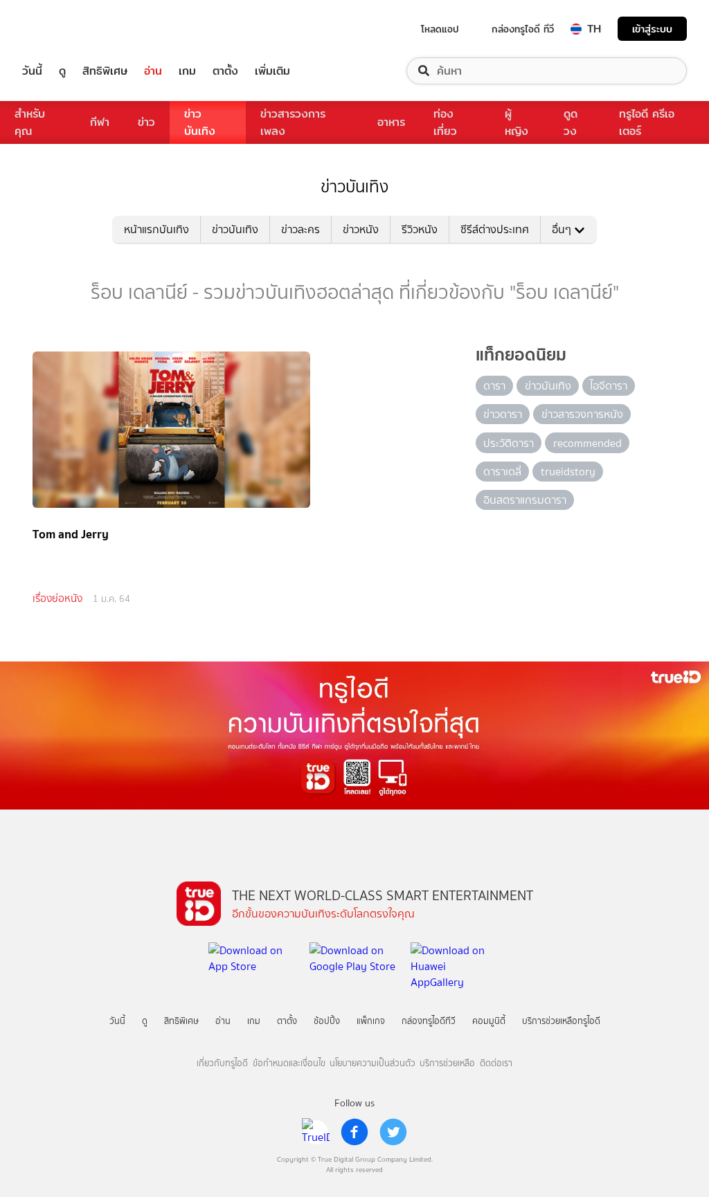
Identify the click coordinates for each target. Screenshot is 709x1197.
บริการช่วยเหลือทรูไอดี (561, 1020)
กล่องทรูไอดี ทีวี (523, 29)
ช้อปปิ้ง (327, 1020)
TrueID (63, 29)
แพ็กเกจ (371, 1020)
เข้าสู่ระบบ (652, 29)
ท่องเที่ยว (445, 122)
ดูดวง (570, 122)
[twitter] (393, 1132)
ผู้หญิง (516, 122)
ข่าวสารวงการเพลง (292, 122)
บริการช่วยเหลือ (447, 1063)
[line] (316, 1132)
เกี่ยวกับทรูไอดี (222, 1063)
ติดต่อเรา (496, 1063)
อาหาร (391, 122)
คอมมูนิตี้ (488, 1020)
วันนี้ (32, 71)
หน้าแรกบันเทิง (156, 229)
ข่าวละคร (300, 229)
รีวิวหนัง (420, 229)
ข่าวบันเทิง (199, 122)
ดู (62, 71)
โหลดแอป (440, 29)
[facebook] (354, 1132)
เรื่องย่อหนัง (57, 598)
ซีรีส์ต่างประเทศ (494, 229)
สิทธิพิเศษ (104, 71)
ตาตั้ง (225, 71)
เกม (187, 71)
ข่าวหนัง (361, 229)
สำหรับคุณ (30, 122)
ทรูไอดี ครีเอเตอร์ (646, 122)
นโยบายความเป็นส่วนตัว (372, 1063)
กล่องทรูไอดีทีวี (429, 1020)
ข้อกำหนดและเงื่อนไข (289, 1063)
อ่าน (153, 71)
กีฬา (99, 122)
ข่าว (146, 122)
